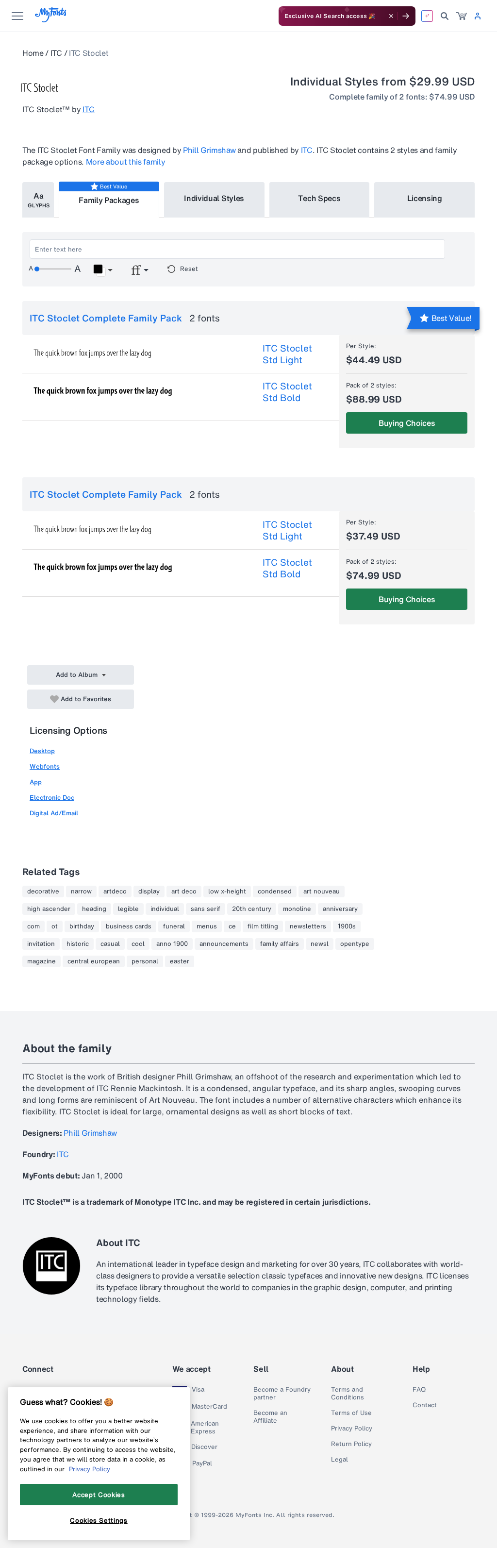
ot (54, 926)
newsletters (308, 926)
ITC (56, 53)
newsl (320, 944)
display (149, 891)
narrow (81, 891)
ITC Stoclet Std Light (287, 354)
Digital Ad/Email (54, 813)
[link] (461, 16)
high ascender (48, 909)
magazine (41, 961)
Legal (339, 1460)
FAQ (419, 1390)
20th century (251, 909)
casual (110, 944)
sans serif (205, 909)
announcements (223, 944)
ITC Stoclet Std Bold (287, 391)
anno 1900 (172, 944)
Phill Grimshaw (209, 150)
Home (33, 53)
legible (128, 909)
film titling (263, 926)
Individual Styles (214, 198)
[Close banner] (391, 16)
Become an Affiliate (270, 1417)
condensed (275, 891)
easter (179, 961)
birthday (81, 926)
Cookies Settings (99, 1520)
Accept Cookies (98, 1494)
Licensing (424, 198)
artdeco (115, 891)
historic (77, 944)
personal (145, 961)
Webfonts (45, 766)
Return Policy (351, 1444)
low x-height (227, 891)
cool (138, 944)
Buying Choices (407, 423)
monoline (297, 909)
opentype (354, 944)
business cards (128, 926)
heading (94, 909)
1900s (347, 926)
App (36, 782)
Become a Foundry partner (282, 1393)
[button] (103, 270)
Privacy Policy (351, 1428)
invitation (41, 944)
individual (164, 909)
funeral (174, 926)
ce (232, 926)
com (33, 926)
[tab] (38, 200)
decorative (43, 891)
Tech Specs (319, 198)
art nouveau (321, 891)
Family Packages (109, 200)
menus (207, 926)
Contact (425, 1405)
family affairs (279, 944)
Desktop (42, 751)
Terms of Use (351, 1413)
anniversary (340, 909)
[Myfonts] (51, 20)
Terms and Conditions (347, 1393)
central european (93, 961)
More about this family (126, 162)
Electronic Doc (52, 797)
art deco (184, 891)
